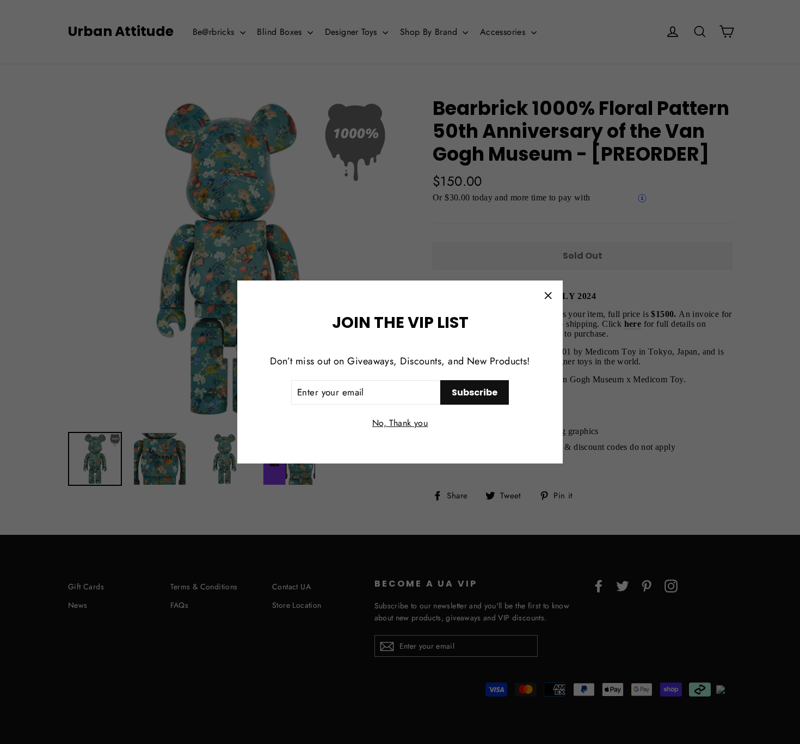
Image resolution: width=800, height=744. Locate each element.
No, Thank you (400, 423)
